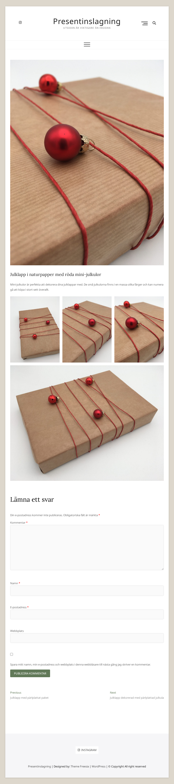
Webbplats (17, 631)
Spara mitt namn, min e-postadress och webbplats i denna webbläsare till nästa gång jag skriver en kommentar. (80, 664)
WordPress (98, 766)
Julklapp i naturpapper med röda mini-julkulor (55, 274)
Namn (15, 583)
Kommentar (19, 522)
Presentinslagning (87, 21)
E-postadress (19, 607)
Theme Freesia (80, 766)
